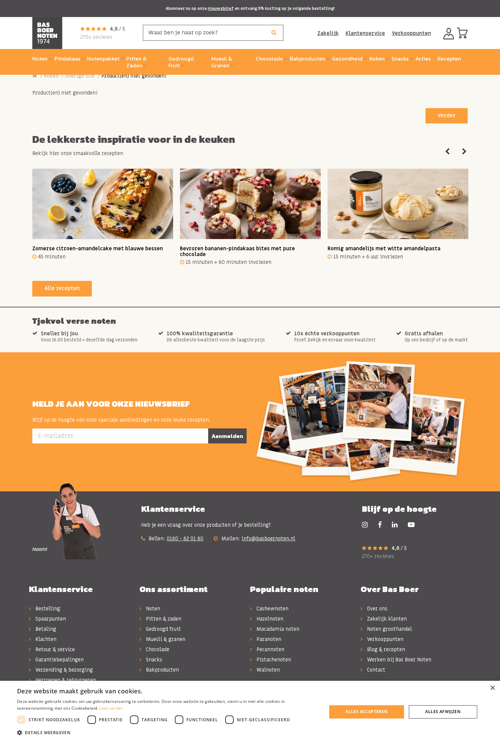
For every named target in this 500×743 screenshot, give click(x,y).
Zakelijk (328, 33)
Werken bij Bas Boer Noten (398, 659)
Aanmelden (227, 436)
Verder (446, 115)
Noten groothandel (389, 629)
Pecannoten (269, 649)
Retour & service (54, 649)
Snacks (153, 659)
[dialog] (250, 712)
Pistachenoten (273, 659)
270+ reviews (96, 37)
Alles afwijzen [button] (443, 711)
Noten (152, 608)
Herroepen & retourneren (65, 680)
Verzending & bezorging (63, 669)
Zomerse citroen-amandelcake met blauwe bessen (97, 248)
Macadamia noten (277, 629)
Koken (51, 75)
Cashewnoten (271, 608)
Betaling (45, 629)
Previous (447, 151)
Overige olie (80, 75)
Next (464, 151)
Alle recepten (62, 288)
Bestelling (47, 608)
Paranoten (268, 639)
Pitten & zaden (163, 618)
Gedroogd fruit (163, 629)
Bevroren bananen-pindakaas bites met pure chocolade (237, 251)
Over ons (376, 608)
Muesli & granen (165, 639)
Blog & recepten (385, 649)
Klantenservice (365, 33)
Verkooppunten (411, 33)
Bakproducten (162, 669)
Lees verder (111, 708)
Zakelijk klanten (386, 618)
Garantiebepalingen (59, 659)
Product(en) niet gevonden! (133, 75)
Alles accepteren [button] (366, 711)
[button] (167, 733)
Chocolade (157, 649)
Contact (375, 669)
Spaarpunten (50, 618)
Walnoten (267, 669)
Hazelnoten (269, 618)
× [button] (492, 688)
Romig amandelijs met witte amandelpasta (384, 248)
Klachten (45, 639)
